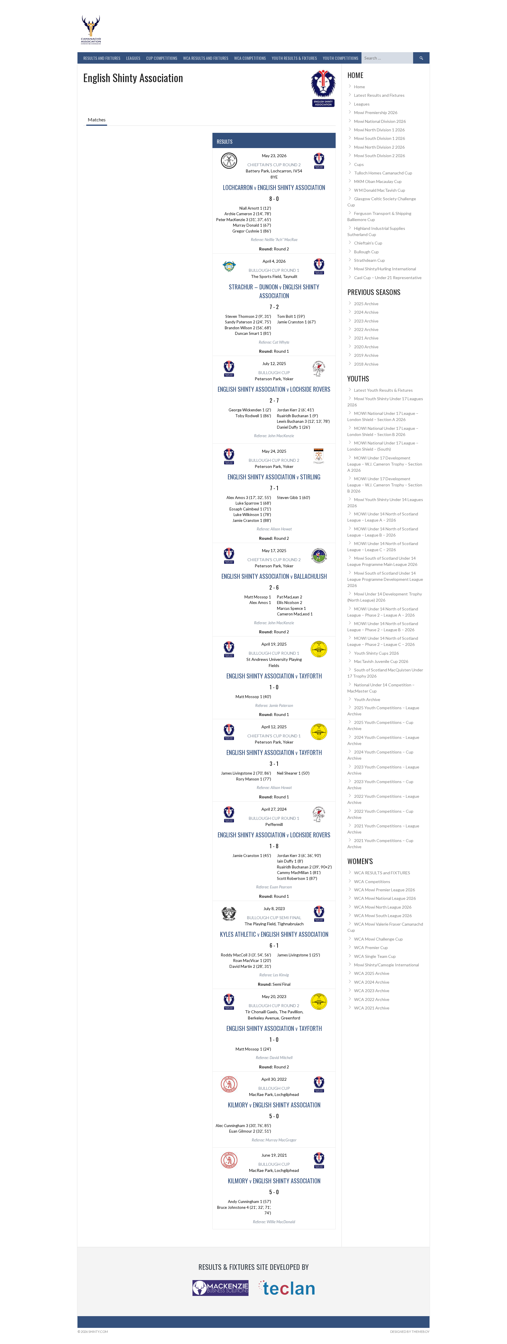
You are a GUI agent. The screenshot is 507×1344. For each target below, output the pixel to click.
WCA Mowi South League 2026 (383, 915)
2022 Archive (366, 329)
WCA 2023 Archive (371, 990)
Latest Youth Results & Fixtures (383, 390)
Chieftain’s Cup (368, 242)
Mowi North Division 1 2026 (379, 129)
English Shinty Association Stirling (274, 476)
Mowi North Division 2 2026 (379, 147)
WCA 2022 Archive (371, 999)
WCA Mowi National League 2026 (385, 898)
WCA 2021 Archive (371, 1007)
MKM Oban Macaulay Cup (378, 181)
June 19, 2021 (274, 1155)
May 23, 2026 (274, 155)
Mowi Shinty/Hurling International (385, 268)
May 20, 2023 (274, 996)
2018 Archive (366, 364)
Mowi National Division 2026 (380, 121)
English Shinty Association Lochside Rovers (274, 389)
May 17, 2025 (274, 550)
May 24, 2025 (274, 451)
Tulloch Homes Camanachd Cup (383, 172)
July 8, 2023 (274, 908)
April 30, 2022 (274, 1079)
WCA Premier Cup (371, 947)
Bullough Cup (366, 251)
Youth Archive (367, 699)
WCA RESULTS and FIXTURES (205, 58)
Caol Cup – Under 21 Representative (388, 277)
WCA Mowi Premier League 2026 (384, 889)
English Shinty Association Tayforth (274, 675)
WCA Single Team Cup (375, 956)
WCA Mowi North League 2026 (382, 907)
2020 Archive (366, 346)
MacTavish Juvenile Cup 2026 (381, 661)
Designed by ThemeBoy (410, 1331)
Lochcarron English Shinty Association (274, 187)
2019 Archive (366, 355)
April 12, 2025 (274, 726)
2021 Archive (366, 337)
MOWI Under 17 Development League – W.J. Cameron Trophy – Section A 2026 (384, 464)
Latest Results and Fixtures (379, 95)
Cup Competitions (161, 58)
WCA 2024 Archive (371, 982)
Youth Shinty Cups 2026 (376, 653)
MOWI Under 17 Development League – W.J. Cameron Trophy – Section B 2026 (384, 484)
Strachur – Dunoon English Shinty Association (274, 291)
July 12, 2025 (274, 363)
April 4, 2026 (274, 261)
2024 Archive (366, 312)
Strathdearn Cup (369, 260)
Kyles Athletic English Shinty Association (274, 934)
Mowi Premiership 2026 (375, 112)
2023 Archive (366, 320)
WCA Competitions (372, 881)
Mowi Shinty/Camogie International (386, 964)
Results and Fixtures (101, 58)
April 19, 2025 (274, 644)
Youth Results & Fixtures (294, 58)
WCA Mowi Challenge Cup (378, 938)
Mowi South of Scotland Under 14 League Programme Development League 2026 (385, 579)
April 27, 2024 (274, 809)
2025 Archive (366, 303)
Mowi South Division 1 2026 (379, 138)
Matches (97, 119)
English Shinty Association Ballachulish (274, 576)
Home (359, 86)
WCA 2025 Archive (371, 973)
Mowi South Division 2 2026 (379, 155)
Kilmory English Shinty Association (274, 1104)
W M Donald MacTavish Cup (379, 190)
